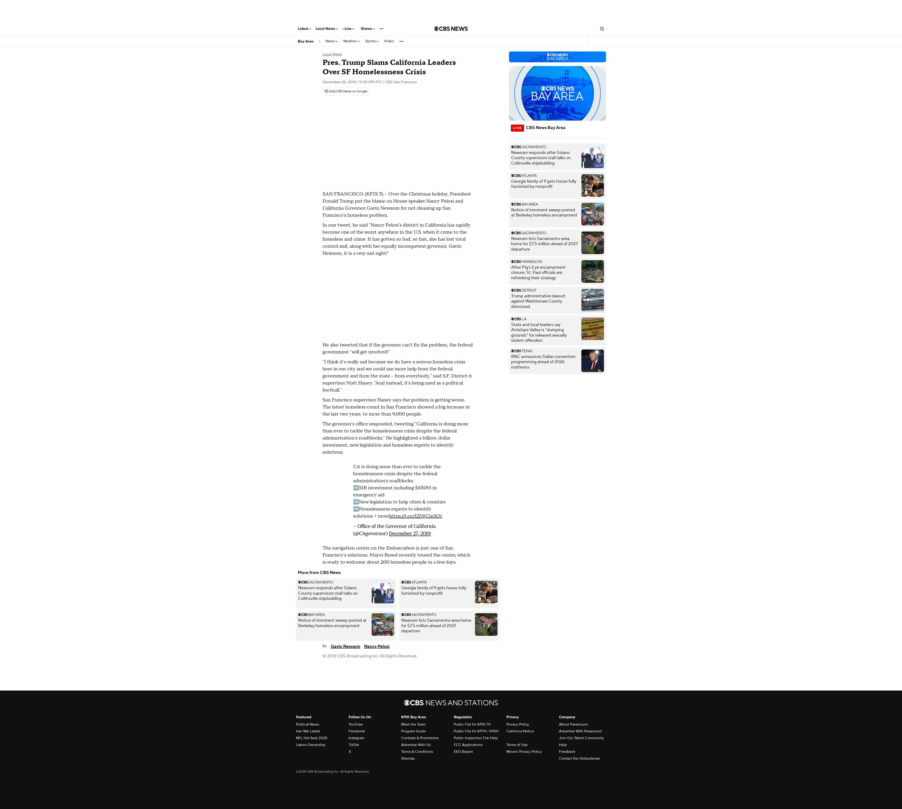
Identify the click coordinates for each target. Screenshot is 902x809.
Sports (371, 41)
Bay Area (306, 41)
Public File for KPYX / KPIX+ (476, 731)
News (331, 41)
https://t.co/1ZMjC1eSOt (415, 516)
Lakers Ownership (310, 745)
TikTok (354, 745)
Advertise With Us (416, 745)
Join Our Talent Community (581, 738)
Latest (303, 29)
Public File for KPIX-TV (472, 724)
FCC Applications (468, 745)
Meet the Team (413, 724)
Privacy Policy (517, 724)
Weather (350, 41)
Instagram (357, 738)
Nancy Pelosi (376, 646)
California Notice (520, 731)
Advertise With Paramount (580, 731)
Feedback (567, 752)
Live (348, 28)
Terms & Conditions (417, 752)
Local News (326, 29)
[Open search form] (602, 29)
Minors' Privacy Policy (524, 752)
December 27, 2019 (410, 533)
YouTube (356, 724)
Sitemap (408, 758)
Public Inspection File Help (476, 738)
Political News (307, 724)
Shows (367, 29)
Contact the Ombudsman (579, 758)
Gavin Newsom (345, 646)
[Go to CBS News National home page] (451, 28)
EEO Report (463, 752)
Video (389, 41)
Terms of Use (517, 745)
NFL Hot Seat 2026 (311, 738)
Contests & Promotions (420, 738)
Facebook (357, 731)
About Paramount (573, 724)
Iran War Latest (308, 731)
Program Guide (413, 731)
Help (563, 745)
